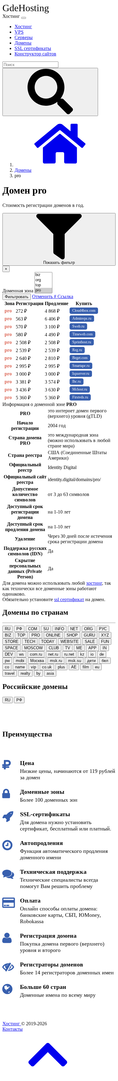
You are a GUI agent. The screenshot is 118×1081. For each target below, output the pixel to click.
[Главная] (60, 164)
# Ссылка (63, 296)
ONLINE (53, 635)
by (38, 673)
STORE (11, 641)
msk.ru (56, 660)
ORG (88, 629)
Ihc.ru (76, 381)
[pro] (43, 290)
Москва (37, 660)
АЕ (74, 667)
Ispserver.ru (80, 373)
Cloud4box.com (83, 310)
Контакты (12, 1029)
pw (7, 660)
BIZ (8, 635)
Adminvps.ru (81, 318)
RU (7, 629)
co (7, 667)
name (20, 667)
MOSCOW (33, 648)
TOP (21, 635)
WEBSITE (70, 641)
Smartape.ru (81, 366)
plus (61, 667)
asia (50, 673)
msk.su (74, 660)
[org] (43, 280)
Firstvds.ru (80, 397)
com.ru (36, 654)
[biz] (43, 275)
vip (33, 667)
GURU (89, 635)
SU (46, 629)
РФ (19, 629)
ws (21, 654)
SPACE (11, 648)
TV (67, 648)
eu (97, 667)
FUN (105, 641)
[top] (43, 285)
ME (79, 648)
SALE (90, 641)
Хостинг (11, 1023)
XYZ (105, 635)
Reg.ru (77, 350)
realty (25, 673)
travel (10, 673)
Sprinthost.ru (81, 342)
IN (105, 648)
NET (74, 629)
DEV (9, 654)
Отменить (43, 296)
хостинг (94, 583)
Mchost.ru (79, 389)
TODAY (47, 641)
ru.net (69, 654)
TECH (30, 641)
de (102, 654)
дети (91, 660)
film (86, 667)
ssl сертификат (69, 599)
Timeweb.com (82, 334)
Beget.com (79, 358)
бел (105, 660)
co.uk (47, 667)
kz (82, 654)
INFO (59, 629)
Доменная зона (17, 290)
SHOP (72, 635)
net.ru (53, 654)
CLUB (54, 648)
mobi (20, 660)
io (91, 654)
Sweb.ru (78, 326)
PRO (35, 635)
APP (92, 648)
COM (32, 629)
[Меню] (23, 18)
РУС (103, 629)
